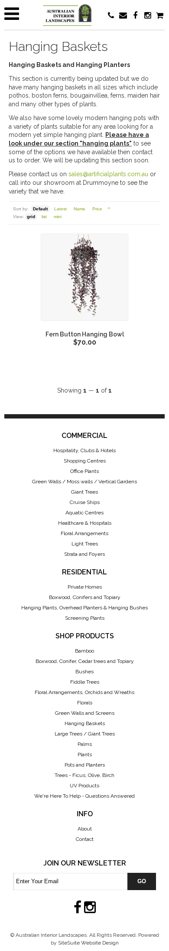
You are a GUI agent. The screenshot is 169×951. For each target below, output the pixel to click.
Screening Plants (84, 618)
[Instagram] (147, 16)
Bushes (84, 672)
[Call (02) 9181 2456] (111, 15)
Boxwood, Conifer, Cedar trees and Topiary (85, 661)
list (44, 216)
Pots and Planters (85, 765)
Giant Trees (84, 492)
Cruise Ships (85, 502)
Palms (85, 744)
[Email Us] (123, 16)
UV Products (84, 786)
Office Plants (84, 471)
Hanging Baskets (85, 723)
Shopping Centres (85, 461)
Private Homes (85, 587)
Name (79, 208)
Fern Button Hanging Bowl (85, 334)
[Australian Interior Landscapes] (84, 15)
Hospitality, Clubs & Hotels (84, 450)
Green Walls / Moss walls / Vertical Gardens (84, 482)
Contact (85, 839)
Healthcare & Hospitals (84, 523)
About (85, 829)
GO (141, 881)
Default (40, 208)
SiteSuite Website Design (88, 943)
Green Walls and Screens (84, 713)
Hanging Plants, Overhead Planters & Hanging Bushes (84, 608)
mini (58, 216)
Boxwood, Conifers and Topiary (84, 597)
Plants (85, 754)
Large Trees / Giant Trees (85, 734)
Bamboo (84, 651)
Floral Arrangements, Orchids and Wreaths (84, 692)
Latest (60, 208)
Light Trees (85, 544)
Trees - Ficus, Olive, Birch (84, 775)
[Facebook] (135, 16)
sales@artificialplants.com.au (108, 174)
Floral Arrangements (84, 533)
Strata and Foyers (84, 554)
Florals (84, 703)
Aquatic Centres (84, 513)
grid (31, 216)
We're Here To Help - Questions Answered (84, 796)
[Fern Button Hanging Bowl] (84, 277)
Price (97, 208)
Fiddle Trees (84, 682)
